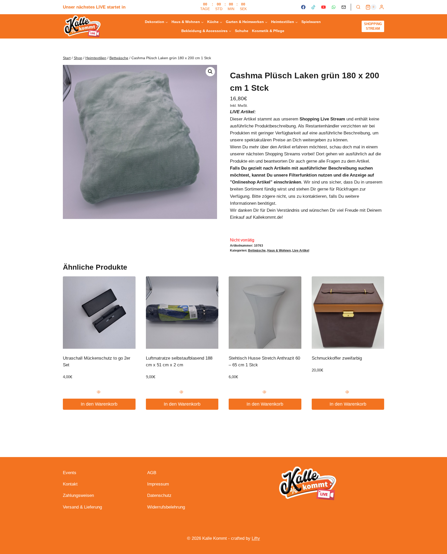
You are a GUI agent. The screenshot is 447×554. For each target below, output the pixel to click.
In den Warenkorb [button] (99, 404)
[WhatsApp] (333, 7)
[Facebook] (303, 7)
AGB (151, 472)
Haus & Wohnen (279, 250)
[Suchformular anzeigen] (358, 7)
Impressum (158, 484)
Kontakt (70, 484)
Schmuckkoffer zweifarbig (337, 358)
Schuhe (241, 31)
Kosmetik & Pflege (268, 31)
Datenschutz (159, 495)
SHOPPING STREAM (373, 26)
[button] (210, 71)
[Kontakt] (343, 7)
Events (69, 472)
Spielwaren (311, 22)
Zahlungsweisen (78, 495)
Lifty (256, 538)
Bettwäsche (257, 250)
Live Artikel (300, 250)
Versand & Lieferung (82, 507)
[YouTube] (323, 7)
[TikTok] (313, 7)
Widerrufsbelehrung (166, 507)
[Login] (381, 7)
